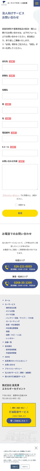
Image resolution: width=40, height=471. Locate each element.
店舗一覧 (8, 342)
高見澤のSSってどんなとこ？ (16, 360)
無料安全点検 (11, 307)
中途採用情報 (11, 353)
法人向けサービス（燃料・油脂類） (18, 372)
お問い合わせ (10, 364)
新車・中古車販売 (13, 324)
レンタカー (10, 338)
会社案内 (8, 346)
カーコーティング (13, 321)
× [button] (35, 447)
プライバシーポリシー (11, 195)
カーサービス (10, 304)
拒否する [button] (25, 467)
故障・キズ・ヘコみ (13, 335)
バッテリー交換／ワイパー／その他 (19, 318)
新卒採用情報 (11, 349)
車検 (7, 331)
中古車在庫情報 (12, 328)
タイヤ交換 (10, 314)
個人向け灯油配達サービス (15, 376)
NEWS (7, 357)
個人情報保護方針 (19, 456)
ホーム (7, 300)
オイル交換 (10, 311)
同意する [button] (15, 467)
